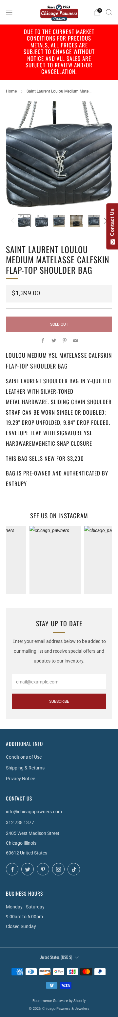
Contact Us (112, 223)
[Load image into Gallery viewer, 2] (41, 221)
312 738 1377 (20, 822)
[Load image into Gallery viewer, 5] (94, 221)
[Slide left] (14, 221)
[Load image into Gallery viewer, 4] (76, 221)
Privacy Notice (20, 778)
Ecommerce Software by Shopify (59, 1001)
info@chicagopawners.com (34, 811)
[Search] (109, 12)
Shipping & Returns (25, 767)
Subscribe (59, 701)
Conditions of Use (24, 757)
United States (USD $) (56, 957)
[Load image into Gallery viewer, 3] (59, 221)
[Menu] (9, 12)
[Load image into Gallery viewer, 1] (24, 221)
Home (11, 91)
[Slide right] (104, 221)
